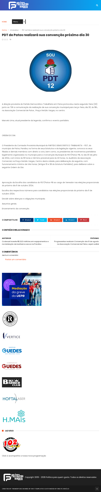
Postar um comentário (15, 259)
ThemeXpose (17, 489)
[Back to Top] (97, 489)
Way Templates (37, 489)
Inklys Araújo (63, 489)
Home (4, 22)
